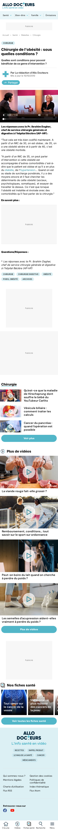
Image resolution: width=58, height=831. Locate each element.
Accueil (5, 35)
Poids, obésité (10, 279)
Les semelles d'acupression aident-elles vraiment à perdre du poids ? (29, 620)
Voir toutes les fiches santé (29, 721)
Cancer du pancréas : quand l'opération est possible (38, 426)
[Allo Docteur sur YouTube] (12, 810)
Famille (34, 15)
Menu (52, 828)
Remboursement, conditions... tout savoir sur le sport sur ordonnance (25, 533)
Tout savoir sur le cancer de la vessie (13, 707)
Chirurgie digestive (28, 274)
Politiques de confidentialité (37, 781)
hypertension (27, 170)
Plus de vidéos (19, 451)
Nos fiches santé (21, 685)
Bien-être (20, 15)
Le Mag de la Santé (23, 755)
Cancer (40, 755)
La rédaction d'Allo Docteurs (31, 72)
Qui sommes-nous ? (14, 775)
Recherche (40, 828)
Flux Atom (35, 790)
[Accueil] (29, 738)
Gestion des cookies (41, 775)
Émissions (51, 15)
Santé (6, 15)
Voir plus (29, 438)
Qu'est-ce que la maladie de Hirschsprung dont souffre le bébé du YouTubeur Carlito (41, 395)
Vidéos (17, 828)
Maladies (25, 35)
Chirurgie (37, 35)
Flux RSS (7, 790)
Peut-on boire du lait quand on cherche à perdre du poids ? (28, 576)
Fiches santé (29, 828)
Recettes (19, 750)
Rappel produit (36, 750)
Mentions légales (12, 779)
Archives (27, 279)
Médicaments (29, 760)
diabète (9, 170)
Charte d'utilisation (13, 786)
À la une (5, 828)
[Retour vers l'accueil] (29, 5)
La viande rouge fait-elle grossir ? (24, 491)
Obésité (47, 274)
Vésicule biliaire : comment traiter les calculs (37, 411)
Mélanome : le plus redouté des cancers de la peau (40, 705)
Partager (13, 82)
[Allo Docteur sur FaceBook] (5, 810)
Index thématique (39, 786)
